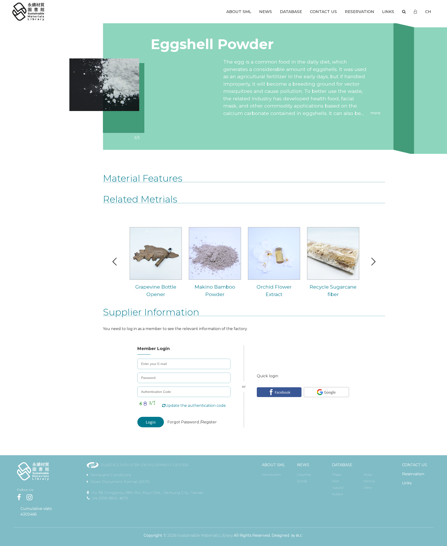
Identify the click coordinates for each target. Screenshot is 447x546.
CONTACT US (414, 465)
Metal (368, 474)
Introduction (271, 474)
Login (151, 422)
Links (406, 483)
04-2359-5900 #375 (110, 498)
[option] (104, 84)
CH (428, 11)
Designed (280, 535)
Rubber (337, 494)
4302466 (28, 514)
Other (368, 487)
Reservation (413, 474)
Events (302, 481)
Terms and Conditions (110, 475)
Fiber (335, 481)
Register (209, 422)
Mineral (369, 481)
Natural (337, 487)
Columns (304, 474)
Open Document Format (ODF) (120, 481)
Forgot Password (183, 422)
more (375, 113)
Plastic (337, 474)
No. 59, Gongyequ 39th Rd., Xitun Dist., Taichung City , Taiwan (147, 492)
